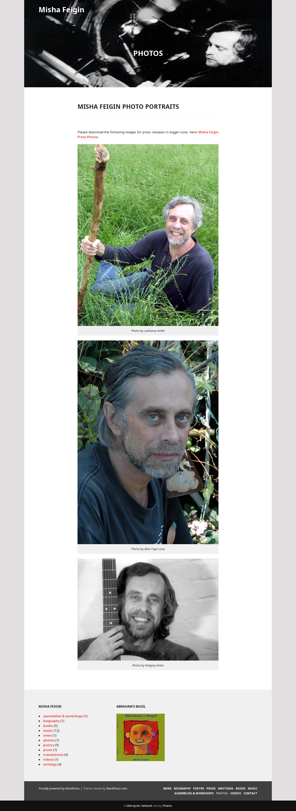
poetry (48, 745)
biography (51, 721)
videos (48, 759)
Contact (250, 793)
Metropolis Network (139, 806)
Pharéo (167, 806)
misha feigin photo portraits (128, 106)
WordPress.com (116, 788)
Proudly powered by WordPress (59, 788)
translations (53, 754)
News (167, 788)
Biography (182, 788)
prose (47, 750)
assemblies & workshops (63, 716)
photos (49, 740)
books (48, 726)
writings (50, 764)
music (48, 730)
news (47, 735)
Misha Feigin (61, 9)
